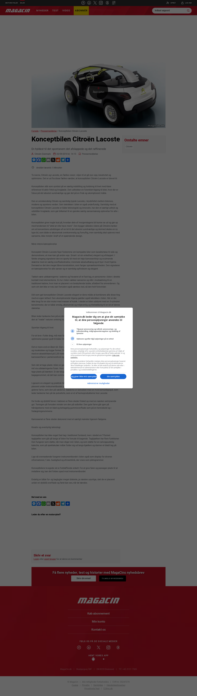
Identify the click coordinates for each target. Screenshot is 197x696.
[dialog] (98, 348)
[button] (98, 344)
